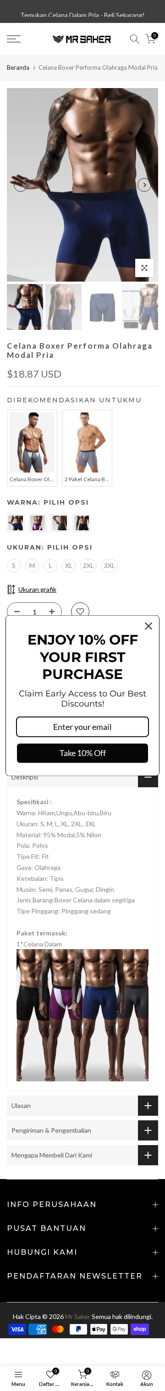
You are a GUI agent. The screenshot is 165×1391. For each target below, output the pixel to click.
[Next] (144, 185)
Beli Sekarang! (124, 11)
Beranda (18, 67)
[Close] (149, 626)
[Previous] (21, 185)
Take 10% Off (83, 753)
